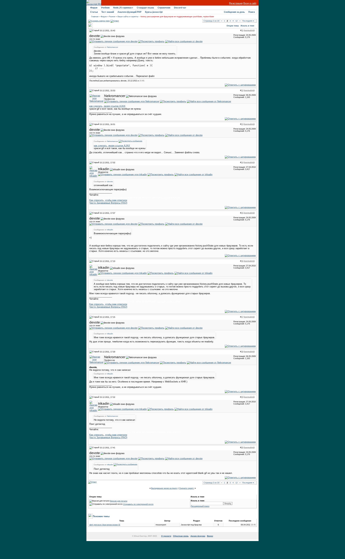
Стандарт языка (145, 7)
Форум (93, 7)
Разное (112, 16)
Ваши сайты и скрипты (128, 16)
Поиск (251, 12)
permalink (249, 30)
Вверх (210, 536)
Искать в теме (247, 26)
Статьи (94, 12)
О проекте (166, 536)
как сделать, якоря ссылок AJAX (107, 106)
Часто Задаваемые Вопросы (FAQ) (108, 203)
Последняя (248, 21)
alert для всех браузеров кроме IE (104, 525)
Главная (94, 16)
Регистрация (236, 3)
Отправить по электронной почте (138, 504)
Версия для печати (118, 501)
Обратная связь (181, 536)
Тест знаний (107, 12)
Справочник (164, 7)
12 (236, 21)
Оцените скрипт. (186, 488)
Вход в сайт (249, 3)
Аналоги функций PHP (129, 12)
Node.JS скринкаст (123, 7)
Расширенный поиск (200, 506)
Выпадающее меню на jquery (164, 488)
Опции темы (233, 26)
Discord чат (180, 7)
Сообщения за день (234, 12)
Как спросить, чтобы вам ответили (108, 200)
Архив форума (197, 536)
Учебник (105, 7)
